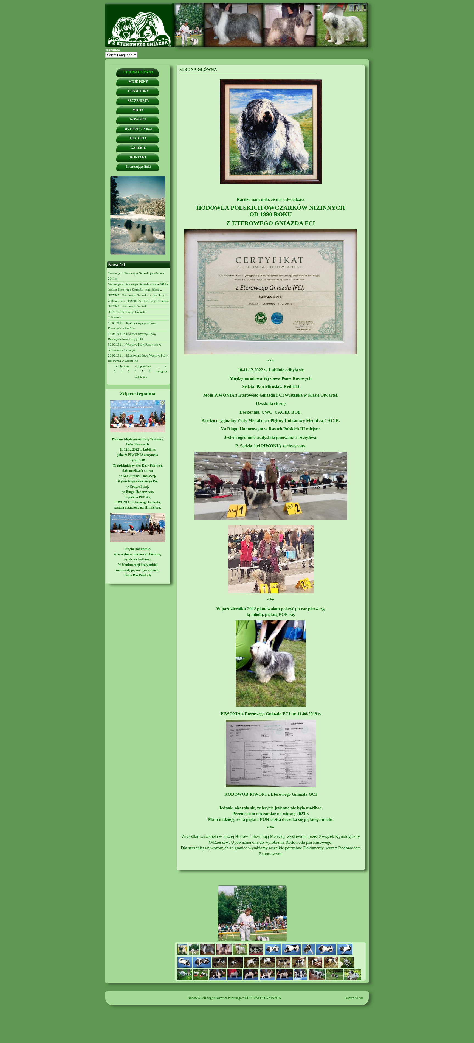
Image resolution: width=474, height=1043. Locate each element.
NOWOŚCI (138, 119)
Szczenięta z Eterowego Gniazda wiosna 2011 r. (138, 284)
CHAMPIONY (138, 91)
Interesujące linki (138, 167)
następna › (162, 371)
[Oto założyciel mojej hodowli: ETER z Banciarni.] (271, 183)
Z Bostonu (114, 317)
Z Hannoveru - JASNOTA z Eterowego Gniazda (138, 300)
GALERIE (138, 148)
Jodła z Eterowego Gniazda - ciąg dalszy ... (135, 289)
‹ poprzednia (143, 366)
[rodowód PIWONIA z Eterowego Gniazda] (271, 786)
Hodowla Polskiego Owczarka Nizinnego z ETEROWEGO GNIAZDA (234, 998)
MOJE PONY (138, 82)
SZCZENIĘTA (138, 101)
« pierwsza (122, 366)
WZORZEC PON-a (138, 129)
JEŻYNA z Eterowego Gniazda (127, 306)
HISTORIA (138, 138)
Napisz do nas (354, 998)
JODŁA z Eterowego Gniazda (126, 311)
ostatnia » (141, 376)
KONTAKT (138, 157)
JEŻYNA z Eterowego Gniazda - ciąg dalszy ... (137, 295)
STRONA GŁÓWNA (138, 72)
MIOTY (138, 110)
